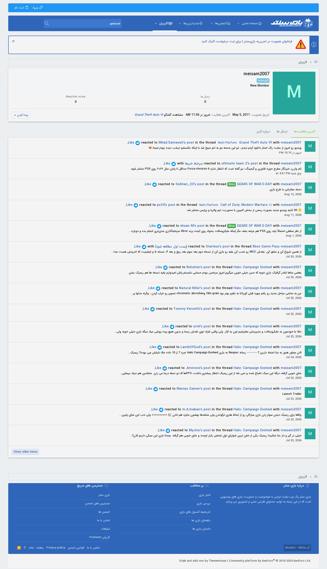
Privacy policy (55, 547)
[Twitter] (25, 561)
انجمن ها (104, 512)
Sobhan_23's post (190, 184)
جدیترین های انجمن (97, 503)
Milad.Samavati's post (176, 142)
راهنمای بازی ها (201, 520)
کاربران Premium (99, 537)
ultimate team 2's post (239, 163)
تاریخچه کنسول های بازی (195, 512)
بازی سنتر (104, 495)
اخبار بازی (204, 495)
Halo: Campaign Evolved (253, 267)
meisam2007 (291, 142)
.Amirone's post (198, 368)
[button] (238, 23)
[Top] (25, 548)
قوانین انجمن (76, 547)
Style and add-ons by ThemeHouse (202, 561)
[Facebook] (38, 561)
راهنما (40, 547)
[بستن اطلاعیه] (14, 41)
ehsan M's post (192, 226)
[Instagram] (31, 561)
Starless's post (218, 246)
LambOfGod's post (196, 347)
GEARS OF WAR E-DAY (250, 184)
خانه (31, 547)
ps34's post (166, 205)
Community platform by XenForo (270, 561)
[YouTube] (18, 561)
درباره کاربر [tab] (263, 131)
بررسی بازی (203, 503)
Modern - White (296, 547)
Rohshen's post (198, 267)
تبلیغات (105, 528)
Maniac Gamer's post (194, 388)
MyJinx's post (200, 430)
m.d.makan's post (196, 409)
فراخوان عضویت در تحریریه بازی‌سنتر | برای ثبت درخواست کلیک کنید (247, 41)
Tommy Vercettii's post (192, 309)
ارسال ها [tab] (282, 131)
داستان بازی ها (201, 528)
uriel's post (202, 326)
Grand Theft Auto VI (149, 114)
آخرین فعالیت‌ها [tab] (304, 131)
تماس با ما (103, 520)
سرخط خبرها (194, 163)
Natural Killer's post (195, 288)
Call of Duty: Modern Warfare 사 (235, 205)
